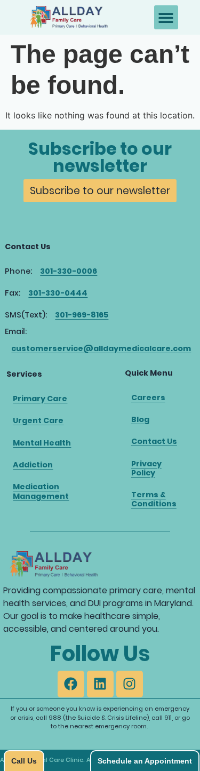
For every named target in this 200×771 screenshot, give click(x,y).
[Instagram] (129, 684)
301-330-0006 (68, 271)
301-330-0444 (57, 293)
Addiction (33, 464)
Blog (140, 419)
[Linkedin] (100, 684)
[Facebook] (71, 684)
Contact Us (154, 441)
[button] (166, 17)
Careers (148, 397)
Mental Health (42, 443)
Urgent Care (38, 420)
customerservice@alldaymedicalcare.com (101, 348)
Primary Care (40, 398)
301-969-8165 (81, 314)
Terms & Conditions (154, 499)
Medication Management (41, 491)
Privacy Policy (146, 468)
